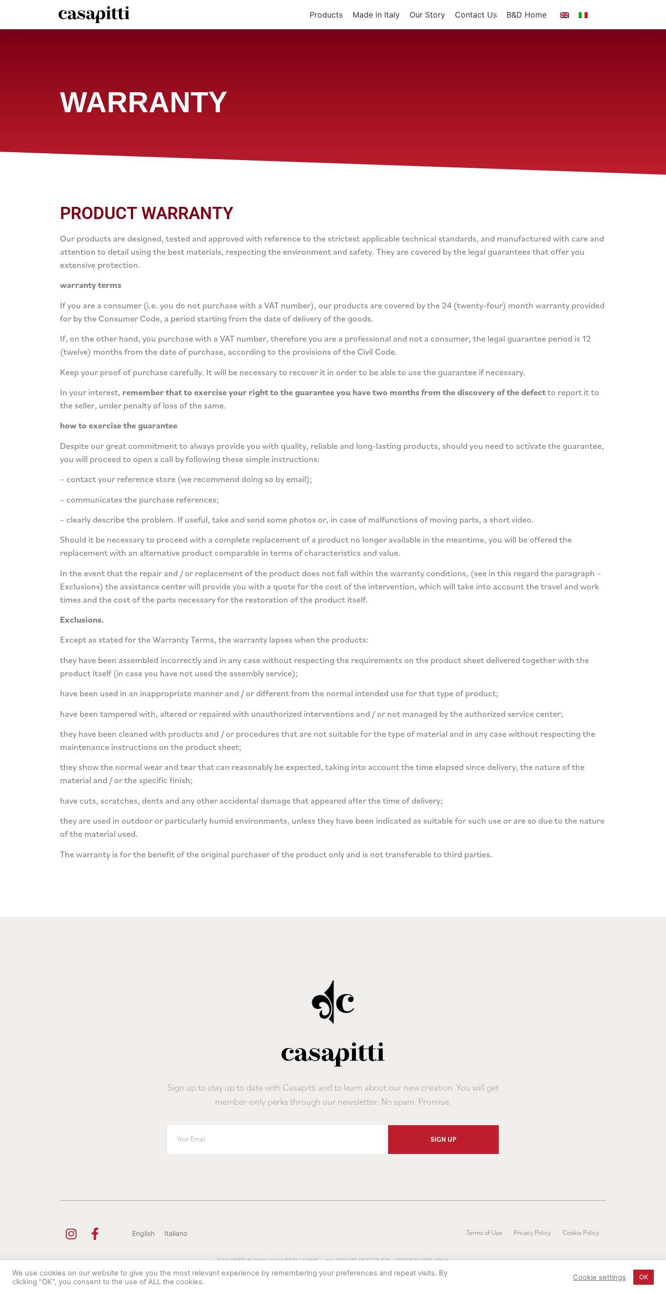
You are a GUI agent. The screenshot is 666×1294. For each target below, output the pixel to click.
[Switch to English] (564, 14)
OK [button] (643, 1277)
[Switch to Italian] (583, 14)
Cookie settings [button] (599, 1277)
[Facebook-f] (95, 1234)
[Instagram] (71, 1234)
